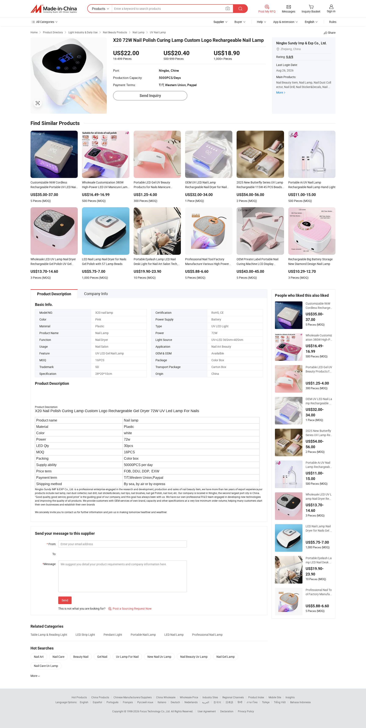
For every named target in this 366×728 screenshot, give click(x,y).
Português (112, 702)
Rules (332, 22)
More (279, 92)
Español (97, 702)
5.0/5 (289, 57)
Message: (49, 564)
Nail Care (58, 657)
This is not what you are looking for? (81, 608)
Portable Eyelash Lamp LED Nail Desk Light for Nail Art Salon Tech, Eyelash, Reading (319, 560)
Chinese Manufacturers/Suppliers (133, 697)
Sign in (331, 11)
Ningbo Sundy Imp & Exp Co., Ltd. (301, 43)
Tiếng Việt (280, 702)
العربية (205, 702)
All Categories (45, 22)
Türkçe (265, 702)
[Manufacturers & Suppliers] (53, 8)
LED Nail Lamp (174, 635)
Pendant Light (113, 635)
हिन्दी (240, 702)
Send (65, 600)
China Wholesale (165, 697)
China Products (100, 697)
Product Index (256, 697)
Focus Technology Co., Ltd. (155, 711)
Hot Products (79, 697)
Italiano (162, 702)
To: (54, 554)
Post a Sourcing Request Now (130, 608)
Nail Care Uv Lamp (46, 666)
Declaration (226, 711)
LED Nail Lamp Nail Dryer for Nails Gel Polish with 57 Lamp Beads (319, 528)
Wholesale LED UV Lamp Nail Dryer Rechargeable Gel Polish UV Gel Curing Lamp (319, 496)
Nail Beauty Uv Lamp (194, 657)
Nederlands (191, 702)
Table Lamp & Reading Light (48, 635)
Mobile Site (275, 697)
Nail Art (39, 657)
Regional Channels (233, 697)
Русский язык (145, 702)
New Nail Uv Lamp (159, 657)
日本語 (229, 702)
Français (128, 702)
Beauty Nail (80, 657)
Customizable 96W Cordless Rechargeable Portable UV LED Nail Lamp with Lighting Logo (319, 305)
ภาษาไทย (252, 702)
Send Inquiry (150, 95)
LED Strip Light (85, 635)
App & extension (283, 22)
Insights (290, 697)
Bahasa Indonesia (300, 702)
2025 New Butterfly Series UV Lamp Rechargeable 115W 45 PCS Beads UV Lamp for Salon (319, 433)
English (84, 702)
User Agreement (207, 711)
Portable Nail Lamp (143, 635)
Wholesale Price (189, 697)
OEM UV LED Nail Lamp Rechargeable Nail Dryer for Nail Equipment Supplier (319, 401)
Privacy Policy (246, 711)
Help (260, 22)
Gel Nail (102, 657)
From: (51, 544)
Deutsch (175, 702)
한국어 (217, 702)
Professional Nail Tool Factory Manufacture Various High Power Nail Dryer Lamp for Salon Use (319, 592)
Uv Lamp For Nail (127, 657)
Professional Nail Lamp (207, 635)
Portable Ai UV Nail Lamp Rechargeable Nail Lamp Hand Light (319, 465)
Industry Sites (210, 697)
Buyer (238, 22)
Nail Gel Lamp (225, 657)
